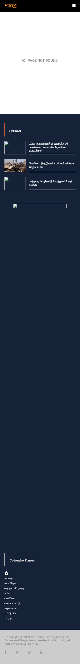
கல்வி (8, 593)
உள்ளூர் (9, 578)
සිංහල (8, 618)
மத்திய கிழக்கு (14, 588)
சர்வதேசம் (11, 583)
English (10, 613)
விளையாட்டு (12, 603)
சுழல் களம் (11, 608)
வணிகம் (9, 598)
